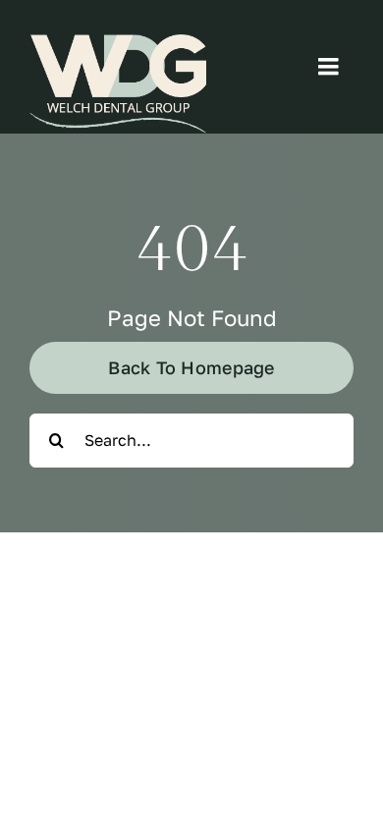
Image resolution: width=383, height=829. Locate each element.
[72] (117, 84)
